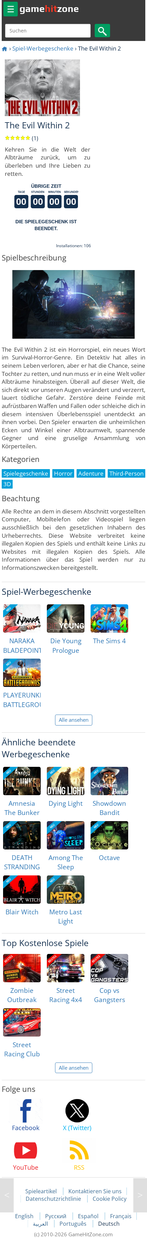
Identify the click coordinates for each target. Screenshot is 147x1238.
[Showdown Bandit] (109, 781)
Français (121, 1216)
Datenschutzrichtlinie (53, 1198)
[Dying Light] (65, 781)
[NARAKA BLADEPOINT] (22, 618)
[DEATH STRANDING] (22, 835)
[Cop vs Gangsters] (109, 968)
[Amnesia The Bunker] (22, 781)
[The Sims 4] (109, 618)
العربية (41, 1223)
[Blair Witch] (22, 889)
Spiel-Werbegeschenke (43, 48)
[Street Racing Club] (22, 1022)
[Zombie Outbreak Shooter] (22, 968)
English (25, 1216)
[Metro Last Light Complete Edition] (65, 889)
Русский (56, 1216)
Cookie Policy (109, 1198)
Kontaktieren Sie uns (95, 1191)
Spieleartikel (41, 1191)
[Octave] (109, 835)
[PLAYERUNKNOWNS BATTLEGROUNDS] (22, 673)
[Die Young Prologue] (65, 618)
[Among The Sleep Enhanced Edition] (65, 835)
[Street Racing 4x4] (65, 968)
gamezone (49, 8)
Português (73, 1223)
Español (89, 1216)
